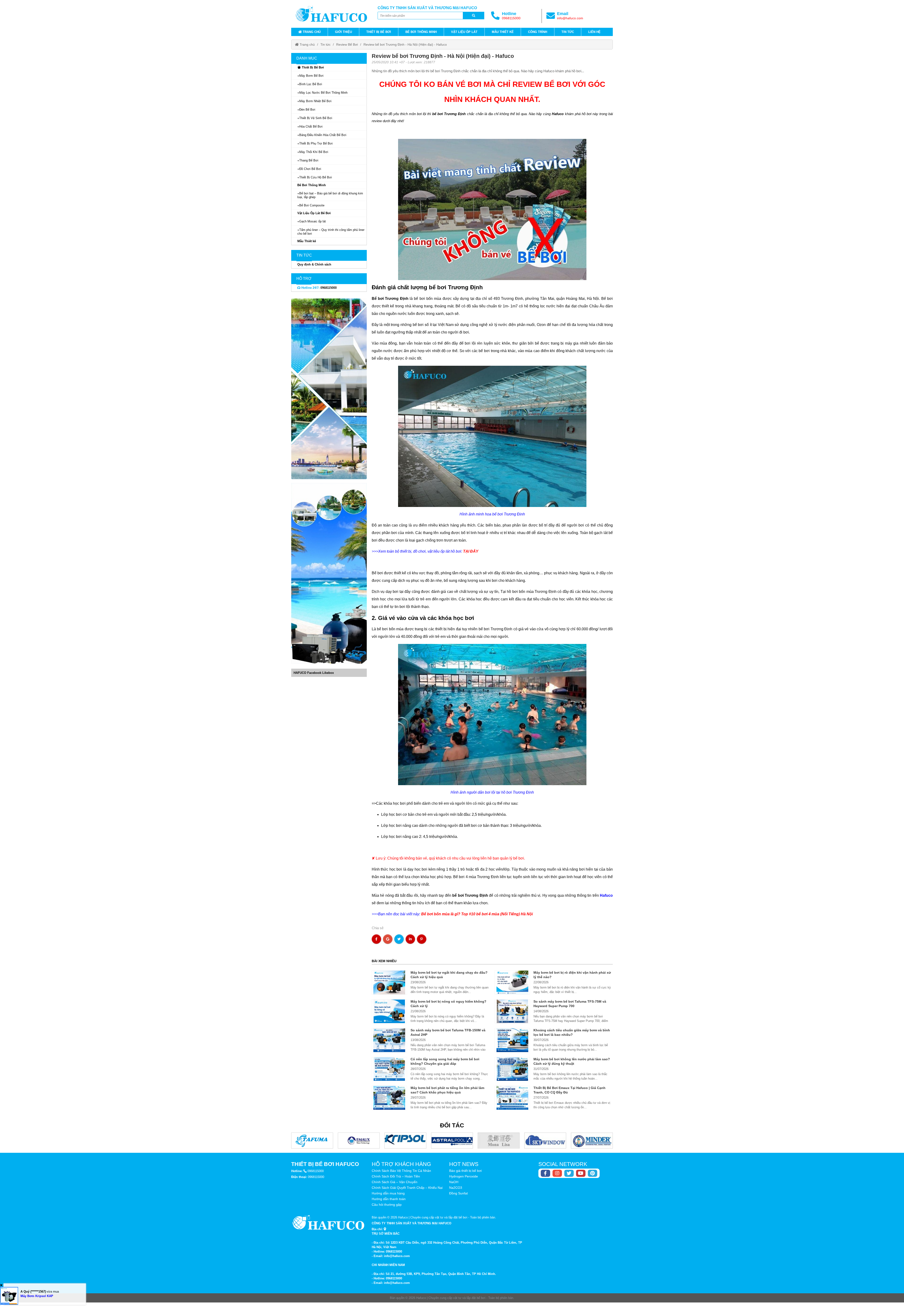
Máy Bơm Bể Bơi (311, 75)
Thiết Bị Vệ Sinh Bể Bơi (315, 118)
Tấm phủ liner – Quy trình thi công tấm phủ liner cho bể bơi (330, 231)
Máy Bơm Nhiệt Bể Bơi (315, 101)
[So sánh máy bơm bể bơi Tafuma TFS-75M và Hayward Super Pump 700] (512, 1011)
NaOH (453, 1182)
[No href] (329, 389)
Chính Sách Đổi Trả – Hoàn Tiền (396, 1176)
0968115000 (511, 18)
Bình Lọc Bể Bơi (310, 84)
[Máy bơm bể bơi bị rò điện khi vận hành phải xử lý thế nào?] (512, 982)
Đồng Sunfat (458, 1193)
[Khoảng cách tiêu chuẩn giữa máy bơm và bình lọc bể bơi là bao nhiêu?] (512, 1040)
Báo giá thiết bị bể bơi (465, 1171)
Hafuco (606, 895)
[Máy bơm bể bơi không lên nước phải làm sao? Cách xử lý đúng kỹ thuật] (512, 1069)
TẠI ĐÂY (470, 551)
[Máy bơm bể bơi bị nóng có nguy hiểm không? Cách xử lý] (389, 1011)
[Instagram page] (557, 1173)
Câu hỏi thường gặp (387, 1204)
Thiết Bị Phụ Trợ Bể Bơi (316, 143)
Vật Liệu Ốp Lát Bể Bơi (314, 213)
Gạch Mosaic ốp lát (312, 221)
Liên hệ (594, 32)
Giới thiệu (343, 32)
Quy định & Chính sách (314, 264)
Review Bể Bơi (347, 44)
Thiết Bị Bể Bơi (378, 32)
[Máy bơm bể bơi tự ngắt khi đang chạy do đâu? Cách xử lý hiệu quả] (389, 982)
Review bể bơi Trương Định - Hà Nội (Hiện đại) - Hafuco (405, 44)
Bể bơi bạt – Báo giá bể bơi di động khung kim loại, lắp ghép (330, 195)
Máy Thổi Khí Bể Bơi (313, 152)
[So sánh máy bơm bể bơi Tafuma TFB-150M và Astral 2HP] (389, 1040)
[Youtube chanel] (580, 1173)
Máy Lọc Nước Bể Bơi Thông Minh (323, 92)
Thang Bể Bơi (308, 160)
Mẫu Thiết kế (503, 32)
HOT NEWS (463, 1164)
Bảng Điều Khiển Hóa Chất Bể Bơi (322, 135)
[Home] (331, 14)
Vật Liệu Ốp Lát (464, 32)
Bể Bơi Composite (311, 205)
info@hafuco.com (570, 18)
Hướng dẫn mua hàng (388, 1193)
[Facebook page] (545, 1173)
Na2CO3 (455, 1187)
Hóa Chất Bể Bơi (311, 126)
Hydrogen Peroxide (463, 1176)
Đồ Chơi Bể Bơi (310, 169)
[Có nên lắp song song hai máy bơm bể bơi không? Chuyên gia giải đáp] (389, 1069)
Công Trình (537, 32)
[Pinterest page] (592, 1173)
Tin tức (567, 32)
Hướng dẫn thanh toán (389, 1199)
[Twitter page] (569, 1173)
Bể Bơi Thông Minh (421, 32)
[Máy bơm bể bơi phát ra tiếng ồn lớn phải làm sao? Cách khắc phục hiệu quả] (389, 1098)
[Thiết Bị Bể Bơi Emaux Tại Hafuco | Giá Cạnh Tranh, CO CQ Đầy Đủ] (512, 1098)
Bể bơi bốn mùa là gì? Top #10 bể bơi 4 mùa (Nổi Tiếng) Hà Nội (477, 914)
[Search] (473, 15)
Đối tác (452, 1125)
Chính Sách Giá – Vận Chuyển (394, 1182)
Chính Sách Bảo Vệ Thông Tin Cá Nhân (401, 1171)
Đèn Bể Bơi (307, 109)
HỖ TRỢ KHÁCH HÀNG (401, 1164)
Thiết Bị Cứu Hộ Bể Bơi (315, 177)
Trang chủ (311, 32)
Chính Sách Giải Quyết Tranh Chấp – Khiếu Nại (407, 1187)
